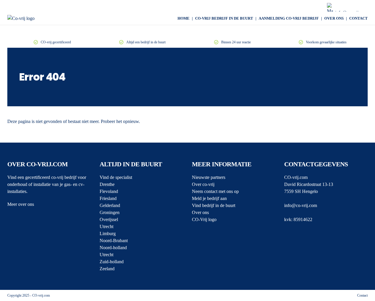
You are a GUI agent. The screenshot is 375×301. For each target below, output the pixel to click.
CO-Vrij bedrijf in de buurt (224, 18)
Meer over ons (20, 204)
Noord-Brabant (114, 240)
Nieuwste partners (208, 177)
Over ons (334, 18)
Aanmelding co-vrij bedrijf (289, 18)
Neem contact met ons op (215, 191)
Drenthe (107, 184)
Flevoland (109, 191)
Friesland (108, 198)
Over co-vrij (203, 184)
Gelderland (110, 205)
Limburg (108, 233)
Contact (358, 18)
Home (184, 18)
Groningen (110, 212)
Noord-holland (113, 247)
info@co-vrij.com (300, 205)
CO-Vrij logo (204, 219)
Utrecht (106, 226)
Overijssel (109, 219)
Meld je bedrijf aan (209, 198)
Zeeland (107, 268)
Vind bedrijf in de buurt (213, 205)
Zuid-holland (112, 261)
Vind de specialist (116, 177)
